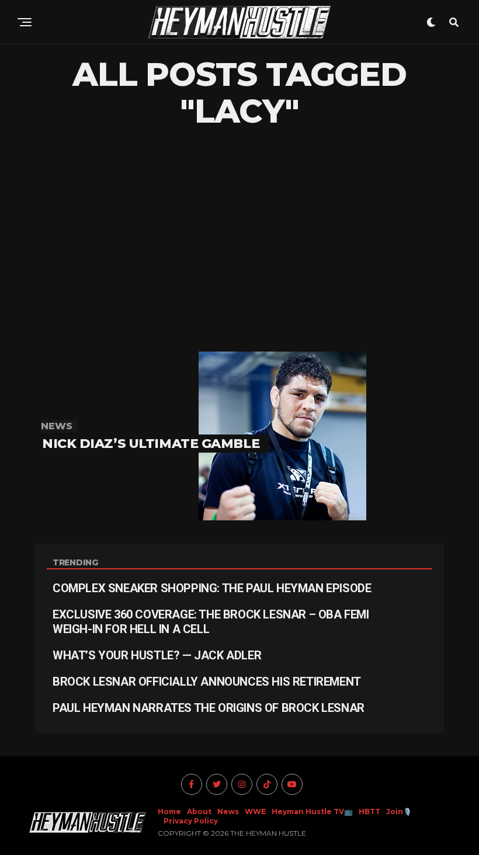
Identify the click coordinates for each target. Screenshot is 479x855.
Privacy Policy (191, 820)
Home (169, 811)
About (199, 811)
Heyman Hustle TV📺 (312, 811)
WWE (255, 811)
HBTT (369, 811)
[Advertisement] (239, 240)
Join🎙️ (399, 811)
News (228, 811)
